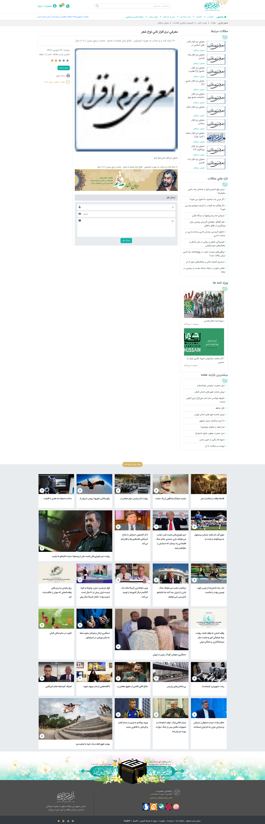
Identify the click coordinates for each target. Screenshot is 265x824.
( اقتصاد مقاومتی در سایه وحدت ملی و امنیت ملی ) (54, 16)
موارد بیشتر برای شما (54, 82)
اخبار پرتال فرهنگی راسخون (161, 798)
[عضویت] (63, 821)
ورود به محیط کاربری (148, 821)
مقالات (213, 23)
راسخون (219, 17)
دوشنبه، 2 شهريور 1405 (80, 16)
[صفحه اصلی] (72, 821)
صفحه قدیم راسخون (134, 17)
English (127, 821)
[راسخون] (216, 10)
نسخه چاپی (60, 75)
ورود (39, 6)
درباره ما (170, 821)
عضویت (48, 6)
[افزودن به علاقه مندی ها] (58, 821)
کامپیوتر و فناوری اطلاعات (183, 23)
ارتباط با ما (180, 821)
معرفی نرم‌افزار (163, 23)
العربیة (135, 821)
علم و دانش (202, 23)
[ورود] (68, 821)
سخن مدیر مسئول (193, 821)
